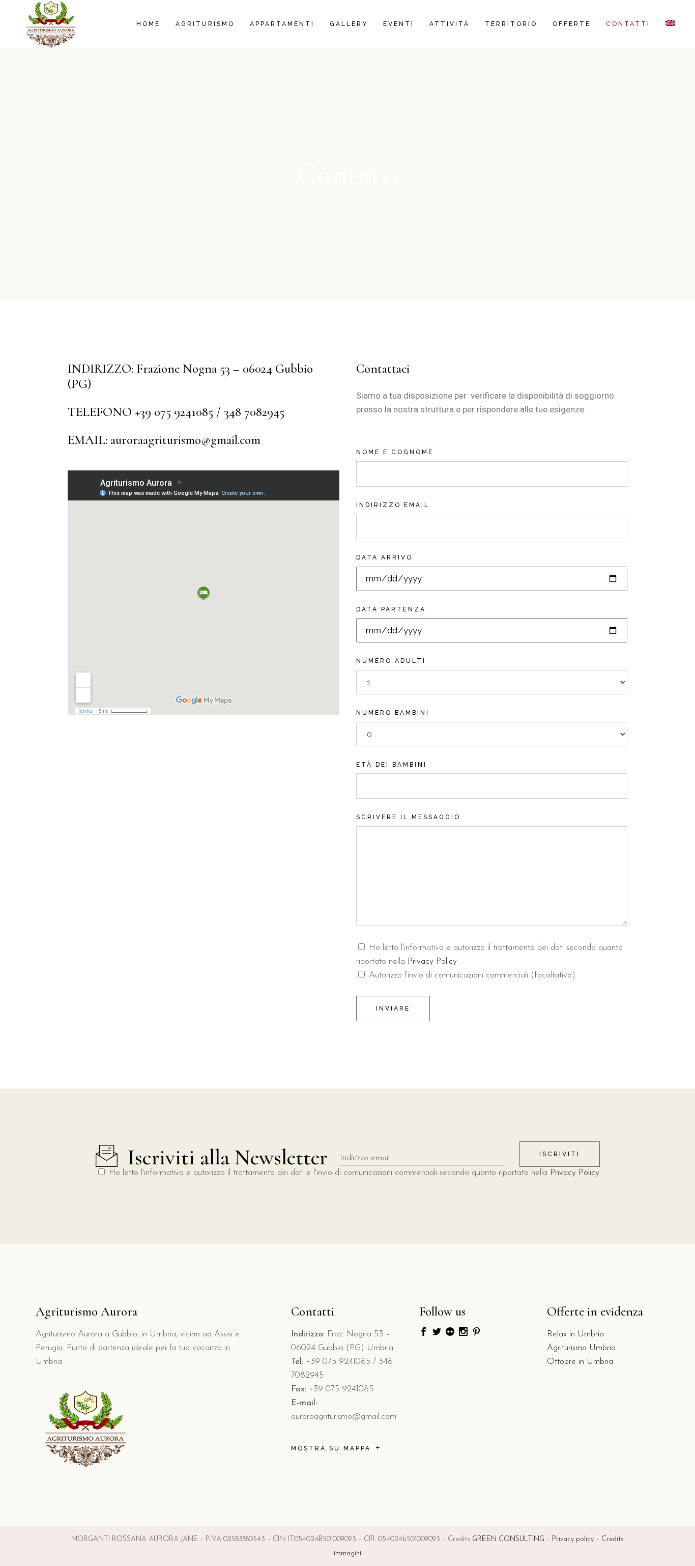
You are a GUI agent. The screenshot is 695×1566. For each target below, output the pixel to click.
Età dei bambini (391, 764)
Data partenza (391, 609)
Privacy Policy (432, 961)
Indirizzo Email (392, 505)
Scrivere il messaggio (408, 817)
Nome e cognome (394, 452)
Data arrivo (384, 557)
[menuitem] (670, 24)
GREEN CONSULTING (508, 1539)
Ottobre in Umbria (580, 1361)
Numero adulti (391, 660)
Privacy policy (573, 1539)
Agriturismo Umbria (581, 1348)
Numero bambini (392, 712)
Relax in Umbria (575, 1334)
